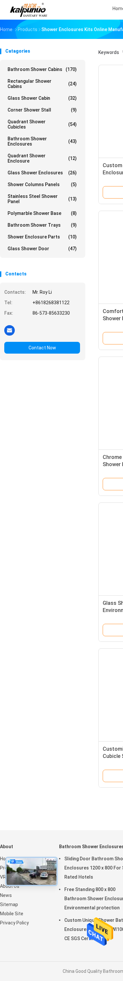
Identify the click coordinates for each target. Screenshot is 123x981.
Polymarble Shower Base (42, 213)
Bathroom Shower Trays (42, 225)
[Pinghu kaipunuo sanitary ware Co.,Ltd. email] (9, 330)
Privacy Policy (14, 922)
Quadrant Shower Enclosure (42, 158)
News (6, 895)
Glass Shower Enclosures (42, 172)
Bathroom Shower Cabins (42, 69)
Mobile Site (11, 913)
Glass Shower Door (42, 248)
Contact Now (42, 347)
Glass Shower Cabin (42, 98)
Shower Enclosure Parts (42, 236)
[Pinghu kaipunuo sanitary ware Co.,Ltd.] (29, 10)
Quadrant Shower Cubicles (42, 124)
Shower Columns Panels (42, 184)
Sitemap (9, 904)
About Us (9, 886)
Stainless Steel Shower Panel (42, 199)
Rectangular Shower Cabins (42, 84)
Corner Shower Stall (42, 110)
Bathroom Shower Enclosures (42, 141)
